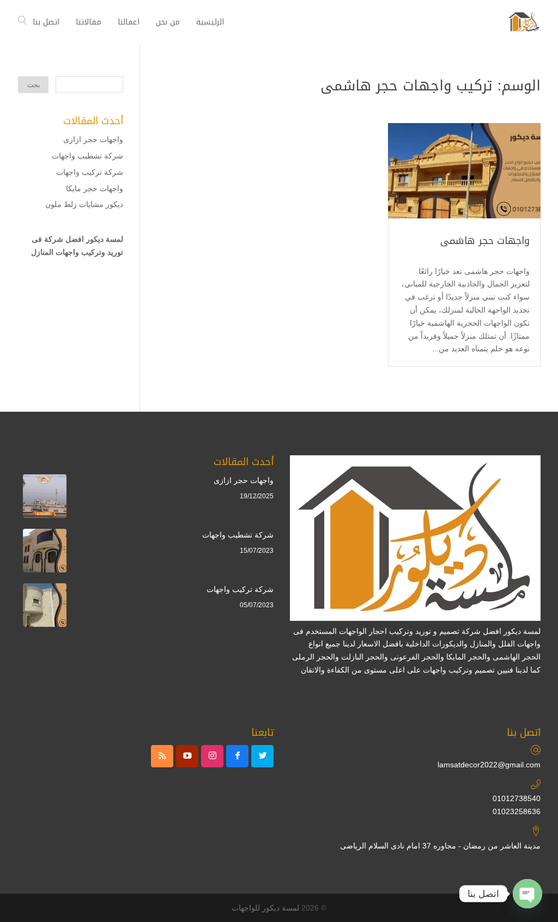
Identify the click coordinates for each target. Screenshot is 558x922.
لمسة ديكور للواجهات (265, 907)
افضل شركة (64, 239)
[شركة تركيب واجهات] (44, 607)
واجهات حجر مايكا (94, 188)
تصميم (485, 669)
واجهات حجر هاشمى (485, 240)
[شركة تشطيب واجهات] (44, 553)
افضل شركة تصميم (470, 631)
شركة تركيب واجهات (89, 172)
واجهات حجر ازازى (93, 139)
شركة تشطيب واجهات (87, 155)
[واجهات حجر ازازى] (44, 498)
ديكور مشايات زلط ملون (84, 204)
